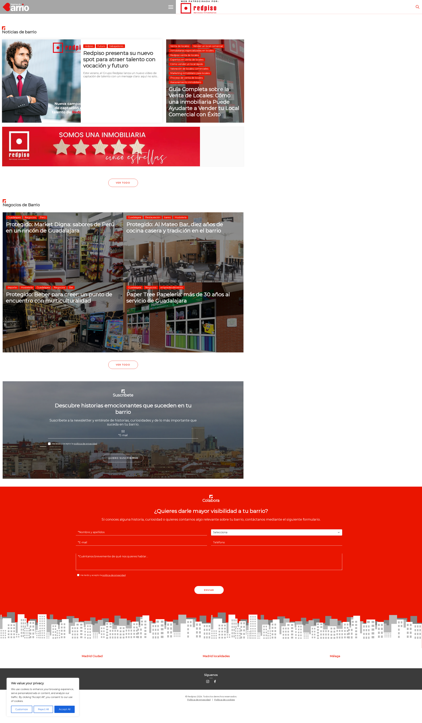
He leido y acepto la (74, 443)
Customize (21, 709)
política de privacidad (85, 443)
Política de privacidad (199, 699)
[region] (43, 697)
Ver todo (123, 182)
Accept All (64, 709)
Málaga (335, 656)
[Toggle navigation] (170, 7)
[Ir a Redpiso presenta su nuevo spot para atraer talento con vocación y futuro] (82, 81)
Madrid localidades (216, 656)
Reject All (43, 709)
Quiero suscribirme (123, 458)
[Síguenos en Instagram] (207, 681)
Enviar (209, 590)
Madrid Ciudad (92, 656)
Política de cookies (224, 699)
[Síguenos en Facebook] (215, 681)
